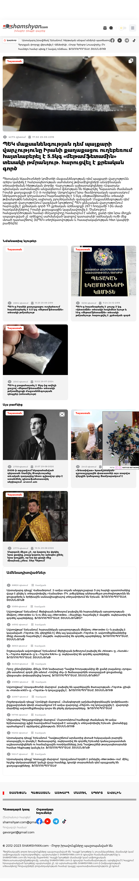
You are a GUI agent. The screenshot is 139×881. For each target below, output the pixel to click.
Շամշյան (40, 585)
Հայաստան (14, 61)
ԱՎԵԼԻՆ (114, 793)
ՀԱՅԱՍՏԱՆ (40, 793)
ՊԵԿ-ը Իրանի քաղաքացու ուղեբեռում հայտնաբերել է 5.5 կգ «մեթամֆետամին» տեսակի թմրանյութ (35, 309)
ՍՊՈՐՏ (97, 793)
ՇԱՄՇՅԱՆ (18, 793)
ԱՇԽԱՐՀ (62, 793)
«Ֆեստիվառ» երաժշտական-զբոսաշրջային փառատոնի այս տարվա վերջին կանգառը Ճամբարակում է (103, 473)
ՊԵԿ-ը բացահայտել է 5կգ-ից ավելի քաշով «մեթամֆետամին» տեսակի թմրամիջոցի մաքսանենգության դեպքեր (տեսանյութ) (31, 389)
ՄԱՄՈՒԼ (80, 793)
